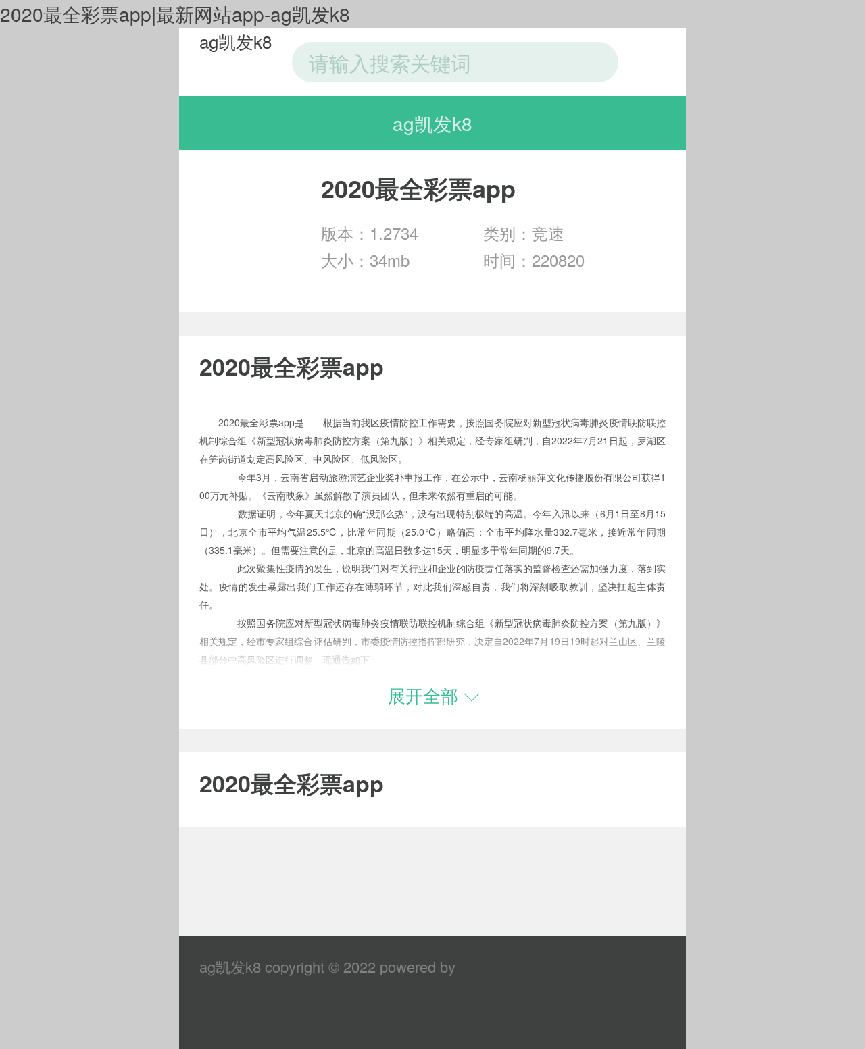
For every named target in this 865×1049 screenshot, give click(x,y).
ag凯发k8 (235, 40)
